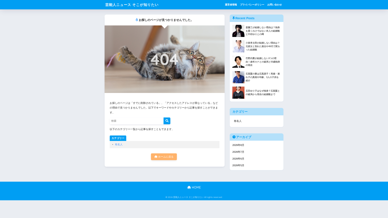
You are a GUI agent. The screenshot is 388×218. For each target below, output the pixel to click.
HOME (196, 187)
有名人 (119, 144)
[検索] (167, 120)
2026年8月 (238, 145)
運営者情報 (231, 4)
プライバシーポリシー (252, 4)
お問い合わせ (274, 4)
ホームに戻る (165, 156)
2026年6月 (238, 158)
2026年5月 (238, 165)
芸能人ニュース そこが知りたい (132, 4)
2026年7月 (238, 151)
